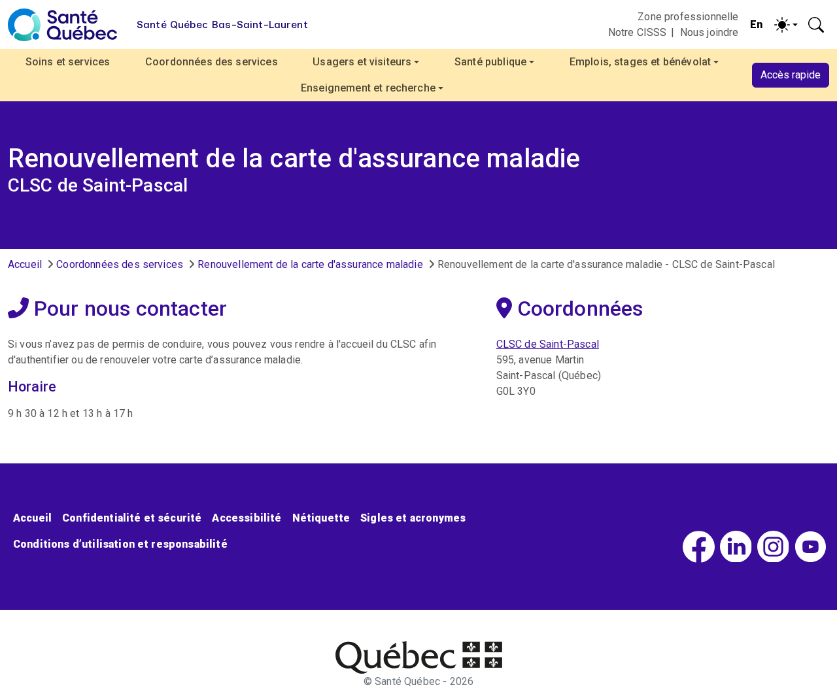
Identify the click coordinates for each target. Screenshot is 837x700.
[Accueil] (62, 24)
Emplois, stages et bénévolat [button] (640, 62)
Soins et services (68, 62)
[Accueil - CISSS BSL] (418, 657)
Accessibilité (246, 518)
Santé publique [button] (490, 62)
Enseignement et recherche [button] (368, 88)
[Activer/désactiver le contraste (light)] (786, 25)
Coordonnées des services (211, 62)
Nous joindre (709, 32)
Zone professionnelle (688, 16)
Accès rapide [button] (790, 75)
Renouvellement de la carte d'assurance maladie (309, 264)
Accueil (25, 264)
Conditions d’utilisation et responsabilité (120, 544)
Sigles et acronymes (413, 518)
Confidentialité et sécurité (131, 518)
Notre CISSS (637, 32)
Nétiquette (321, 518)
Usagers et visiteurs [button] (362, 62)
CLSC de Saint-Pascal (547, 344)
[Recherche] (816, 25)
